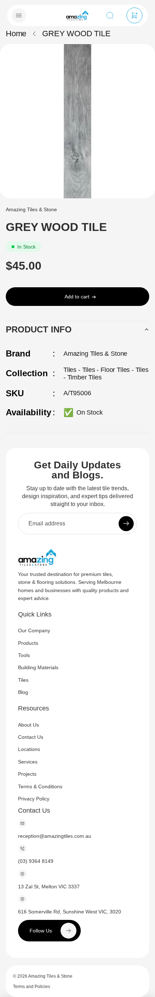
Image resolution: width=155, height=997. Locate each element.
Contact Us (30, 737)
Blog (23, 692)
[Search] (110, 15)
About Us (28, 724)
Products (28, 643)
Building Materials (38, 667)
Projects (27, 774)
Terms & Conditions (40, 786)
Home (16, 33)
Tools (24, 655)
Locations (29, 749)
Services (27, 761)
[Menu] (19, 15)
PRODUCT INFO (39, 329)
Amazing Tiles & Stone (50, 976)
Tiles (23, 679)
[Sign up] (126, 523)
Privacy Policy (33, 798)
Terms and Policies (31, 986)
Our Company (34, 630)
